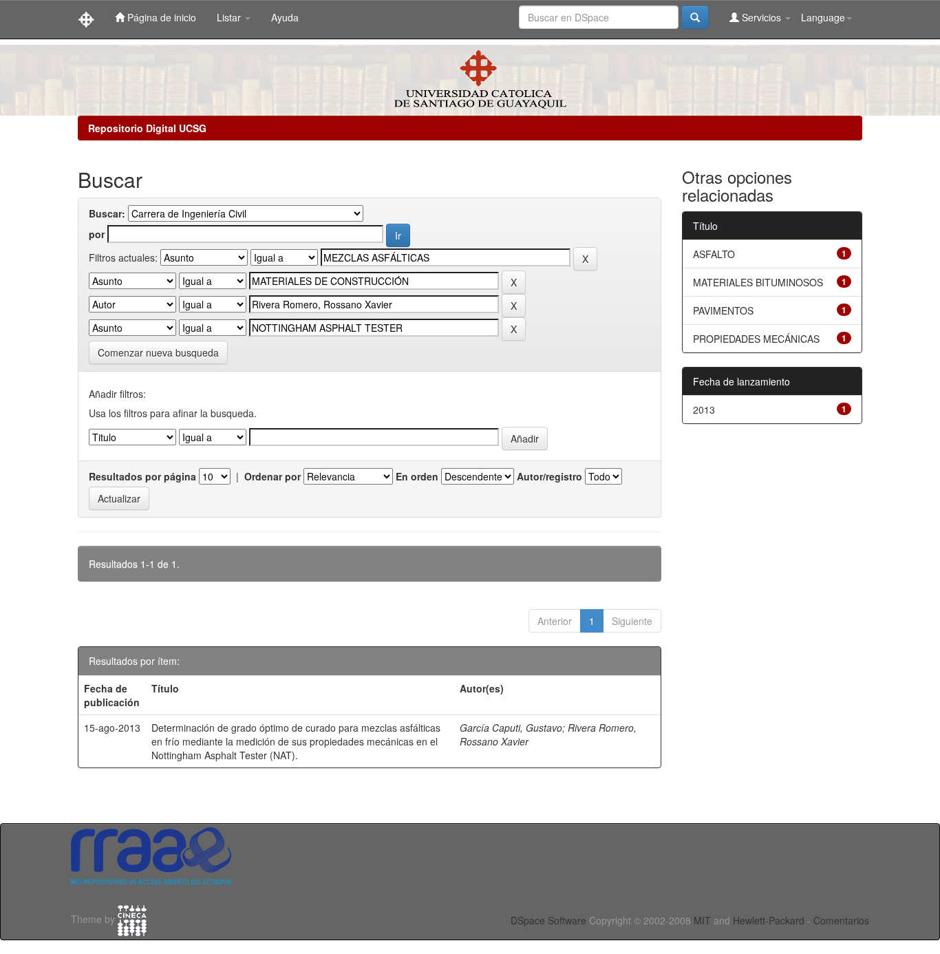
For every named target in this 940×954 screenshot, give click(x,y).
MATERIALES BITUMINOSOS (758, 282)
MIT (702, 920)
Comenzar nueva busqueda (158, 352)
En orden (417, 476)
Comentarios (841, 920)
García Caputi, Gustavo (511, 727)
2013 (704, 409)
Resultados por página (142, 476)
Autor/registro (549, 476)
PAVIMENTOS (723, 310)
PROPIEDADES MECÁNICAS (756, 339)
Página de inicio (160, 17)
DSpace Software (548, 920)
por (97, 234)
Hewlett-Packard (768, 920)
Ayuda (285, 17)
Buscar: (107, 213)
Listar (230, 17)
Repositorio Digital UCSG (147, 128)
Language (823, 17)
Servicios (761, 17)
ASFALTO (714, 254)
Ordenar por (272, 476)
